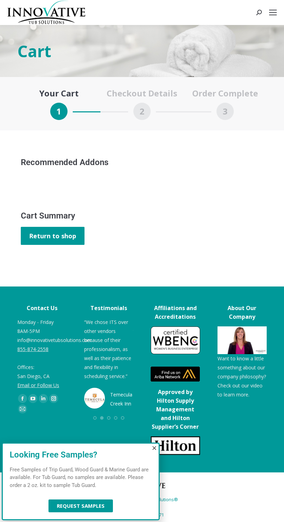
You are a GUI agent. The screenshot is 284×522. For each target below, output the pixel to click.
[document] (142, 261)
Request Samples (81, 505)
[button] (154, 448)
